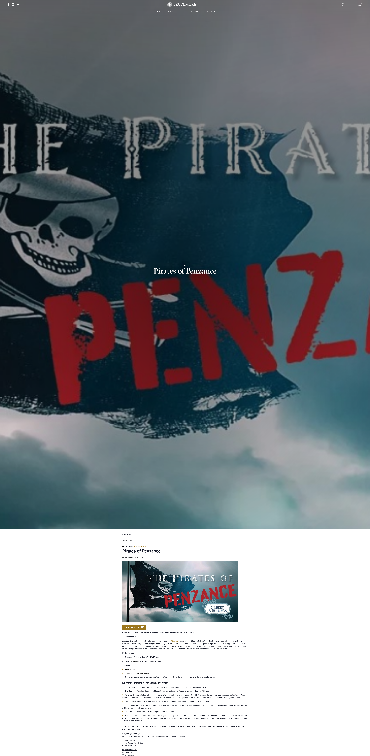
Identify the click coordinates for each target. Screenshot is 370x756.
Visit (156, 12)
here (213, 687)
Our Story (194, 12)
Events (168, 12)
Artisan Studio (342, 4)
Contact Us (211, 12)
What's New (360, 4)
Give (180, 12)
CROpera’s (173, 641)
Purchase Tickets (132, 627)
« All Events (126, 534)
